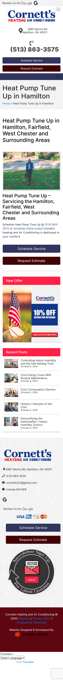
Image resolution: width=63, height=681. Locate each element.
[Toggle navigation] (58, 9)
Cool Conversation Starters (38, 391)
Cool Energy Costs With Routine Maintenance (36, 377)
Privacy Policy (42, 618)
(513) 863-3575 (34, 49)
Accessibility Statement (32, 622)
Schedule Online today (27, 228)
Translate (28, 662)
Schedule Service (32, 60)
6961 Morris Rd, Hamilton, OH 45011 (29, 469)
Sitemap (25, 618)
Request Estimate (31, 68)
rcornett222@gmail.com (21, 482)
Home (6, 103)
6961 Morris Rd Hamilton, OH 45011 (34, 30)
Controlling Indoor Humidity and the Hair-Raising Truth (38, 363)
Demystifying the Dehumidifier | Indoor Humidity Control (34, 423)
